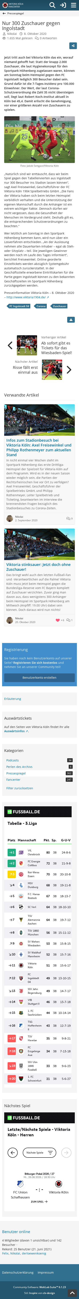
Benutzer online (16, 1231)
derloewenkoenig (34, 1253)
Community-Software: (39, 1287)
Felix (5, 1253)
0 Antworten (48, 38)
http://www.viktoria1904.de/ (26, 297)
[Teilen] (73, 45)
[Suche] (52, 5)
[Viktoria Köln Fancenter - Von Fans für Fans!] (15, 5)
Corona (41, 306)
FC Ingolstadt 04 (19, 306)
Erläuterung (12, 699)
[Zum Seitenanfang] (72, 1293)
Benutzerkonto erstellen (39, 678)
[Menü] (73, 5)
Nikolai (15, 1253)
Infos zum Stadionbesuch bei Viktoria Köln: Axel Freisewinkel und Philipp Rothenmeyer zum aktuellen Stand (38, 447)
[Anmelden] (63, 5)
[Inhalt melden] (71, 320)
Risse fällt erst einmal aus (25, 370)
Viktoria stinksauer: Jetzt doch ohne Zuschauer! (38, 567)
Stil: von (39, 1293)
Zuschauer (59, 306)
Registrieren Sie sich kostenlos (35, 663)
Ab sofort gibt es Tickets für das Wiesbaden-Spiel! (56, 347)
